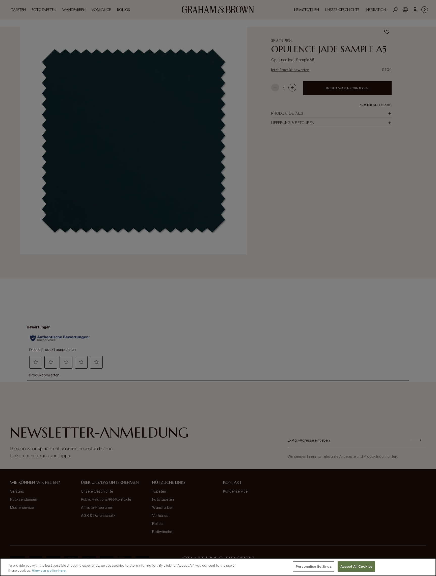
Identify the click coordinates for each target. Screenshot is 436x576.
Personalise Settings (314, 566)
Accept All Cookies (356, 566)
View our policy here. (49, 570)
